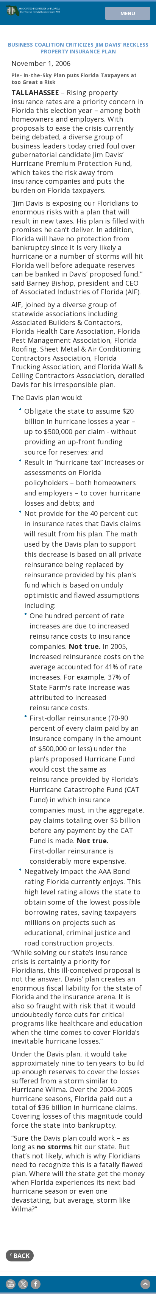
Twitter (23, 1284)
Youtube (11, 1284)
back (21, 1256)
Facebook (36, 1284)
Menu (127, 13)
